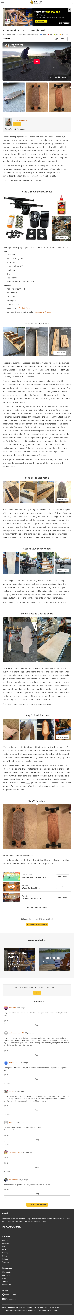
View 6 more (62, 499)
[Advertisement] (37, 17)
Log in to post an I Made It (37, 924)
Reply (37, 1025)
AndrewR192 (13, 1063)
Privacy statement (40, 1307)
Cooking (5, 1253)
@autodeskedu (10, 1299)
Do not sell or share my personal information (20, 1311)
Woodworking (33, 35)
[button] (2, 3)
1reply (7, 1083)
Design (4, 1247)
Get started (6, 1275)
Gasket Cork (24, 308)
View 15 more (60, 353)
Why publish (6, 1272)
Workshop (22, 35)
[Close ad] (69, 10)
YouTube (10, 129)
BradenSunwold (11, 35)
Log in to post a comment (37, 1205)
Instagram (21, 129)
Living (4, 1256)
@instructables (10, 1294)
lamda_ (11, 1122)
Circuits (5, 1240)
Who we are (6, 1284)
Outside (5, 1259)
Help (4, 1278)
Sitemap (5, 1281)
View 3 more (62, 570)
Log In (37, 993)
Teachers (5, 1262)
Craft (4, 1250)
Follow (17, 124)
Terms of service (26, 1307)
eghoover (12, 1008)
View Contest (62, 876)
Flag (8, 1021)
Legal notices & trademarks (48, 1311)
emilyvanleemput (15, 1152)
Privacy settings (54, 1307)
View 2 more (61, 237)
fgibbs (11, 1091)
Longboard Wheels (43, 312)
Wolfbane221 (13, 1180)
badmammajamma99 (16, 1033)
